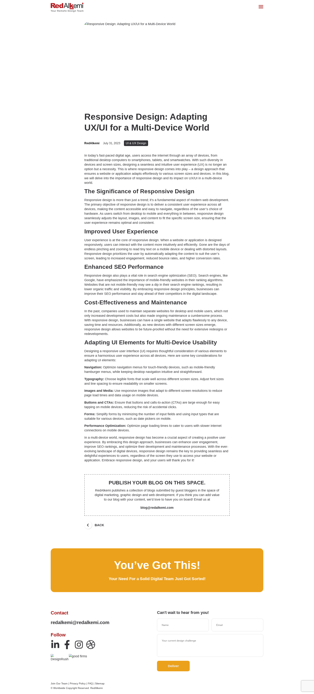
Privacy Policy (78, 683)
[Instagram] (78, 644)
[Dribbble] (90, 644)
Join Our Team (59, 683)
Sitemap (99, 683)
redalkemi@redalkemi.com (80, 622)
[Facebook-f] (67, 644)
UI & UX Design (136, 143)
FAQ (90, 683)
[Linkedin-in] (55, 644)
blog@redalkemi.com (157, 507)
